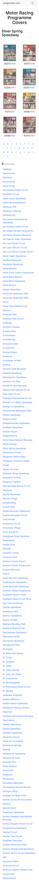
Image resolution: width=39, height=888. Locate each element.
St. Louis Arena (10, 678)
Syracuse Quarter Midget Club (17, 869)
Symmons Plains (11, 861)
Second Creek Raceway (14, 369)
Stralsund (7, 774)
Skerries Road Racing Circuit (16, 486)
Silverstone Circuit (12, 452)
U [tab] (20, 152)
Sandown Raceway (12, 260)
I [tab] (3, 148)
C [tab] (12, 144)
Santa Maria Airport (12, 277)
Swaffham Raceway (12, 840)
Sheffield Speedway (12, 427)
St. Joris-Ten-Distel (12, 674)
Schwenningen (10, 352)
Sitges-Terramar (11, 469)
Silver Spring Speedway (12, 33)
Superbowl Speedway (13, 812)
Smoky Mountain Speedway (16, 511)
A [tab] (3, 144)
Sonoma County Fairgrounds (16, 565)
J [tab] (6, 148)
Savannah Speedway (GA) (15, 293)
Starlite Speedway (12, 728)
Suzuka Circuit (10, 832)
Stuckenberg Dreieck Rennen (17, 787)
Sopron (6, 573)
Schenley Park (10, 314)
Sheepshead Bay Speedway (16, 423)
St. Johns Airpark (11, 670)
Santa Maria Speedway (14, 281)
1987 (13, 87)
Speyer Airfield (10, 620)
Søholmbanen (9, 878)
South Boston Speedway (15, 582)
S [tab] (12, 152)
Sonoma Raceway (11, 569)
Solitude (7, 548)
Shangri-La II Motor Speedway (17, 402)
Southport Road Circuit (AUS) (17, 599)
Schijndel (7, 323)
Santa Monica (9, 285)
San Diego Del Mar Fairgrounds (18, 230)
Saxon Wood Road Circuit (15, 306)
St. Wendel (8, 691)
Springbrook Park (11, 645)
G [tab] (28, 144)
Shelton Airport (10, 431)
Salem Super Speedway (14, 198)
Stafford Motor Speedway (15, 703)
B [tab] (7, 144)
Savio (5, 302)
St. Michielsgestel (11, 682)
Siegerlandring (10, 435)
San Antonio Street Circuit (15, 226)
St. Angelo (8, 649)
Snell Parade (9, 519)
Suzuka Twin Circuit (12, 836)
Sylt (4, 857)
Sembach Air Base (11, 381)
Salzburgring (9, 215)
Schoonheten (9, 335)
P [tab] (32, 148)
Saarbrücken (9, 173)
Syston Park (8, 874)
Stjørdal (6, 749)
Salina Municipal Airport (14, 202)
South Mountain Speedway (16, 586)
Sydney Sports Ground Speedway (19, 853)
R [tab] (7, 152)
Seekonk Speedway (12, 373)
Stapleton (7, 712)
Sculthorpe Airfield (12, 360)
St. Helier (7, 666)
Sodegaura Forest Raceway (16, 536)
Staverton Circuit (11, 737)
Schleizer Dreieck (11, 327)
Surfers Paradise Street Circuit (17, 823)
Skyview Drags (10, 498)
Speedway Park (10, 611)
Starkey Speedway (12, 724)
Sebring (6, 364)
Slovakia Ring (9, 502)
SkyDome (7, 490)
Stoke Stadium (10, 766)
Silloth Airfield (9, 444)
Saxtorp (6, 310)
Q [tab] (3, 152)
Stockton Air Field (11, 758)
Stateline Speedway (12, 732)
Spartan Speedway (12, 607)
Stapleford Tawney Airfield (16, 707)
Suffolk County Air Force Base (17, 799)
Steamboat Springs (12, 745)
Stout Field (8, 770)
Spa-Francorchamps (13, 603)
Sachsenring (9, 181)
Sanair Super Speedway (14, 256)
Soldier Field (9, 544)
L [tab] (15, 148)
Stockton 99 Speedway (14, 753)
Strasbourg (8, 778)
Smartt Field (9, 507)
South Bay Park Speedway (15, 578)
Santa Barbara (10, 268)
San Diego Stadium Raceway (17, 235)
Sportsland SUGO (11, 636)
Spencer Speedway (12, 615)
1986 (13, 63)
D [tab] (16, 144)
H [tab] (33, 144)
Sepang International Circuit (16, 389)
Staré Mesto (9, 720)
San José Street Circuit (14, 243)
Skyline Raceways (11, 494)
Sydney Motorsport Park (14, 844)
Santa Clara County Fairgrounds (18, 272)
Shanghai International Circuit (17, 398)
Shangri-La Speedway (13, 406)
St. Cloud (7, 657)
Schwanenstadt (10, 343)
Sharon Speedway (11, 415)
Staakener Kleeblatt (12, 695)
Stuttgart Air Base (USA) (14, 795)
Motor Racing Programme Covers (19, 17)
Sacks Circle (9, 186)
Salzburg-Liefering (12, 211)
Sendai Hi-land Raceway (15, 385)
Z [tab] (7, 156)
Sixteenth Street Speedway (16, 473)
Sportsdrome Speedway (14, 632)
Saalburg (7, 169)
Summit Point (9, 808)
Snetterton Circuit (11, 523)
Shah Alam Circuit (11, 394)
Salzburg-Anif (9, 206)
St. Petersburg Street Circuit (16, 686)
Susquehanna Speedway (15, 828)
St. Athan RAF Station (13, 653)
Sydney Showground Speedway (18, 849)
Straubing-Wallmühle (13, 783)
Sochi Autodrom (10, 532)
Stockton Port (9, 762)
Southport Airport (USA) (14, 594)
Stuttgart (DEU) (10, 791)
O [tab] (28, 148)
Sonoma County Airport (14, 561)
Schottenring (9, 339)
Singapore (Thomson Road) (16, 461)
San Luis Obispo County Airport (18, 251)
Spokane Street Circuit (14, 628)
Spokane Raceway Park (14, 624)
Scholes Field (9, 331)
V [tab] (24, 152)
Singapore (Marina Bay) (14, 456)
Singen (6, 465)
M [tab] (19, 148)
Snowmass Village (12, 527)
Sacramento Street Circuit (15, 190)
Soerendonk (8, 540)
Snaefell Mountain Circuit (15, 515)
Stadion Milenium (11, 699)
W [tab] (29, 152)
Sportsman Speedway (13, 640)
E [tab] (20, 144)
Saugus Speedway (12, 289)
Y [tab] (3, 156)
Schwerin (7, 356)
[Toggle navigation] (33, 3)
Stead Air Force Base (13, 741)
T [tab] (16, 152)
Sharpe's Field (9, 419)
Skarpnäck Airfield (12, 477)
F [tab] (24, 144)
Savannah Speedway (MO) (16, 297)
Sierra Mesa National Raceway (17, 440)
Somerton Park (10, 557)
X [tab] (33, 152)
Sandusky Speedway (13, 264)
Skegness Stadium (12, 482)
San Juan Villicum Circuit (15, 247)
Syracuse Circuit (11, 865)
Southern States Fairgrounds (17, 590)
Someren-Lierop (11, 553)
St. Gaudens (9, 661)
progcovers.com (11, 3)
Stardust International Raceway (18, 716)
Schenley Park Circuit (13, 318)
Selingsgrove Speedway (14, 377)
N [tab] (23, 148)
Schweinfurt (9, 348)
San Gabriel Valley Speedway (17, 239)
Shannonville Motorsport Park (17, 410)
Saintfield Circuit (11, 194)
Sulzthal (7, 804)
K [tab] (11, 148)
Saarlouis (7, 177)
